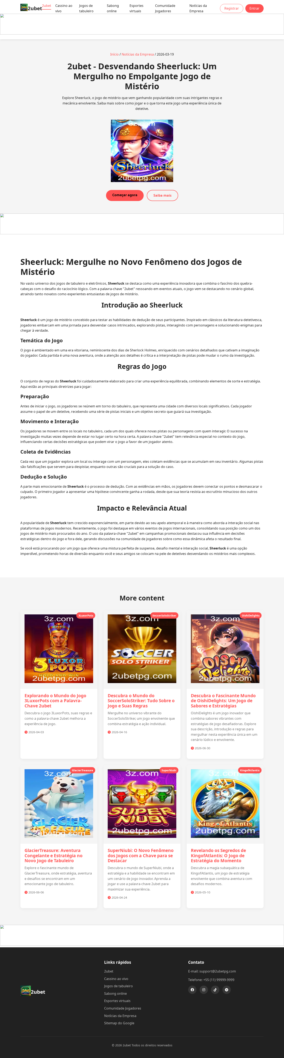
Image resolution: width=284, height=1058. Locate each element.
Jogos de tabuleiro (86, 8)
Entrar (254, 8)
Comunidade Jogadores (165, 8)
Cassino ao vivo (63, 8)
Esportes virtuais (136, 8)
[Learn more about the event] (142, 33)
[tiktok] (215, 990)
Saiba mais (162, 195)
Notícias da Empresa (198, 8)
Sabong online (113, 8)
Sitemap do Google (119, 1023)
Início (114, 54)
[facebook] (192, 990)
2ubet (46, 5)
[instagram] (204, 990)
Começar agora (124, 195)
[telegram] (226, 990)
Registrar (231, 8)
